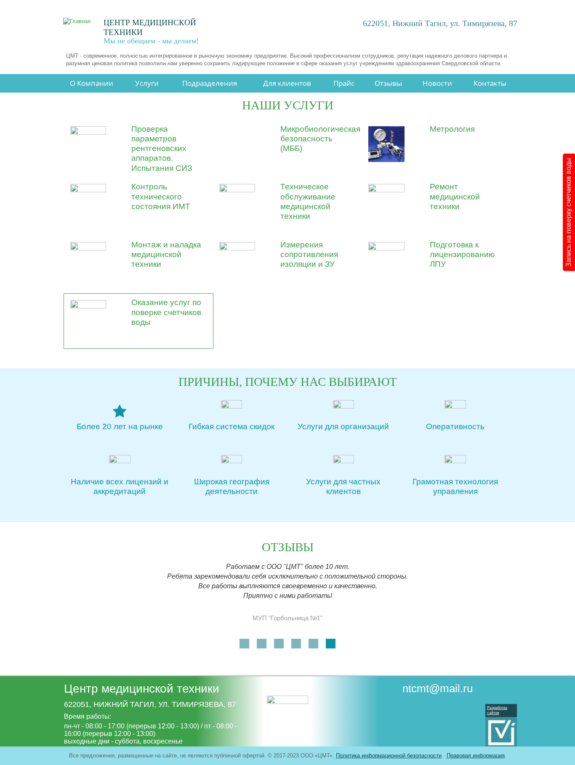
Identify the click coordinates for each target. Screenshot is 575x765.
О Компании (91, 83)
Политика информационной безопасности (389, 755)
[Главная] (80, 21)
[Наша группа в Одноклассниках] (467, 706)
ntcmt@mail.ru (437, 688)
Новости (437, 83)
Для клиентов (287, 83)
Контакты (490, 83)
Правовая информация (476, 755)
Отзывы (388, 83)
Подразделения (209, 83)
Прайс (343, 83)
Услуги (147, 83)
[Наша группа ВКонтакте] (451, 706)
